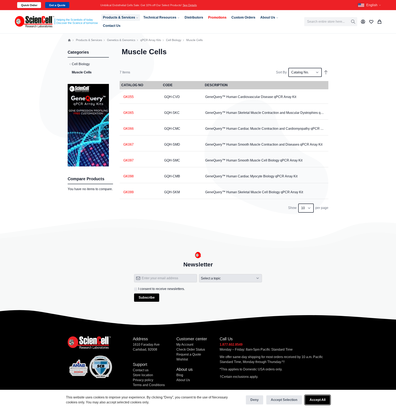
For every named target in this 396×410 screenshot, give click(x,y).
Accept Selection (284, 400)
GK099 (128, 192)
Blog (179, 375)
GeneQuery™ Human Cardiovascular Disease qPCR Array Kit (250, 97)
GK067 (128, 144)
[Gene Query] (88, 86)
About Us (183, 380)
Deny (254, 400)
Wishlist (182, 359)
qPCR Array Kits (150, 40)
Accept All (317, 400)
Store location (143, 375)
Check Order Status (190, 349)
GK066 (128, 128)
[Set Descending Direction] (325, 72)
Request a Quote (188, 354)
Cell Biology (173, 40)
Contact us (140, 370)
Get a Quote (57, 5)
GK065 (128, 112)
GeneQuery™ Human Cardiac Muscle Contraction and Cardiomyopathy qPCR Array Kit (269, 128)
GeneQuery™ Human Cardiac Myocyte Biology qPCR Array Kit (251, 176)
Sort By (281, 72)
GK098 (128, 176)
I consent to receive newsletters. (161, 289)
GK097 (128, 160)
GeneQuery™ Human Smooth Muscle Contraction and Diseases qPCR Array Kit (263, 144)
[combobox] (330, 21)
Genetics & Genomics (121, 40)
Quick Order (29, 5)
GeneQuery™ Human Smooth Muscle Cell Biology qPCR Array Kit (253, 160)
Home (69, 40)
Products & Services (89, 40)
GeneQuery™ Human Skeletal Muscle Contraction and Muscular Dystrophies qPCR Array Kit (273, 112)
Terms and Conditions (149, 385)
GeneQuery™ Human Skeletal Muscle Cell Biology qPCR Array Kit (254, 192)
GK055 (128, 97)
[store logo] (56, 21)
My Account (184, 344)
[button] (370, 5)
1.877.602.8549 (231, 344)
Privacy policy (143, 380)
